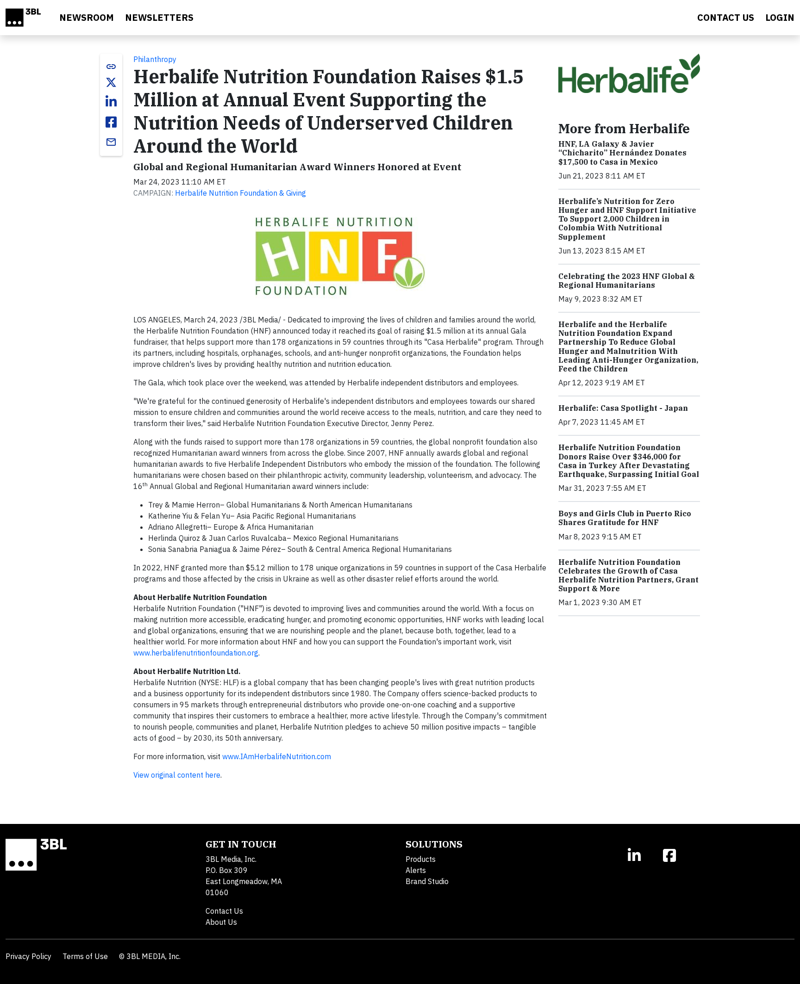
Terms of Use (85, 956)
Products (421, 859)
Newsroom (86, 17)
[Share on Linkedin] (111, 101)
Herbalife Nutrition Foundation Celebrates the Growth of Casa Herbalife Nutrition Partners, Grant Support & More (628, 575)
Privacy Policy (28, 956)
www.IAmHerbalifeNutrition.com (276, 756)
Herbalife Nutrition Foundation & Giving (240, 193)
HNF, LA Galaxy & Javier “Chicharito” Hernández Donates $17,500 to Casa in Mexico (622, 152)
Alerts (416, 870)
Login (779, 17)
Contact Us (224, 911)
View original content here (176, 775)
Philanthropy (154, 59)
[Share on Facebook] (111, 122)
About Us (221, 922)
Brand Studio (427, 881)
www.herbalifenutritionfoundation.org (195, 652)
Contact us (725, 17)
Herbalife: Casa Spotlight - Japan (623, 408)
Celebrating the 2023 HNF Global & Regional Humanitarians (626, 281)
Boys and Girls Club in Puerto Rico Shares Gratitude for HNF (624, 518)
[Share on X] (111, 82)
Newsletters (159, 17)
